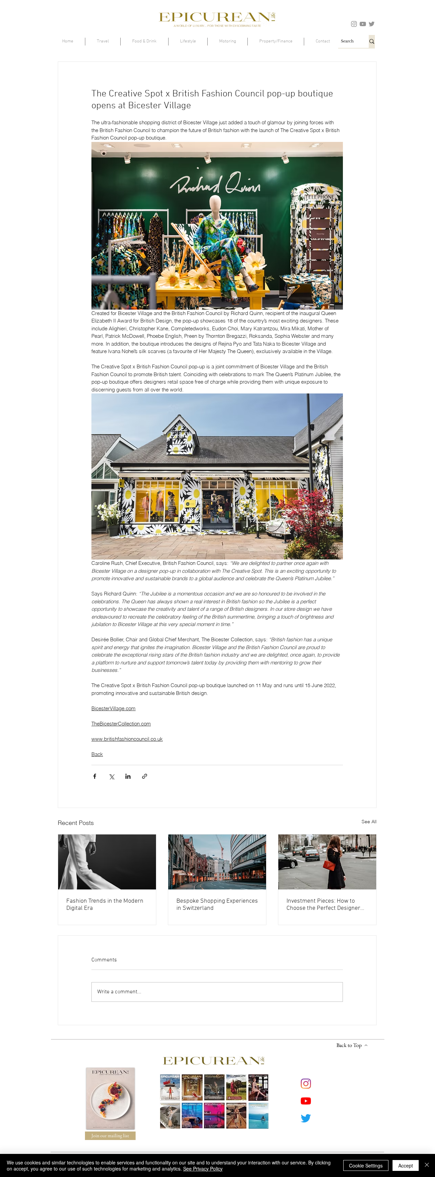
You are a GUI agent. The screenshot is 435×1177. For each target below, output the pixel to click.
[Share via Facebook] (94, 776)
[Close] (427, 1165)
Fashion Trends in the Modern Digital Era (104, 905)
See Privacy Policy (203, 1168)
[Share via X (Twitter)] (111, 776)
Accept (405, 1165)
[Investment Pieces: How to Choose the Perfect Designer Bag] (327, 861)
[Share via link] (144, 776)
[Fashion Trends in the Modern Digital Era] (107, 861)
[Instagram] (354, 24)
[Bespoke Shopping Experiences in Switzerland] (217, 861)
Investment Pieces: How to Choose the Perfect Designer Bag (323, 905)
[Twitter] (372, 24)
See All (369, 822)
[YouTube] (363, 24)
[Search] (372, 41)
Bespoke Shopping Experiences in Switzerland (217, 905)
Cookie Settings (366, 1165)
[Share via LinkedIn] (128, 776)
